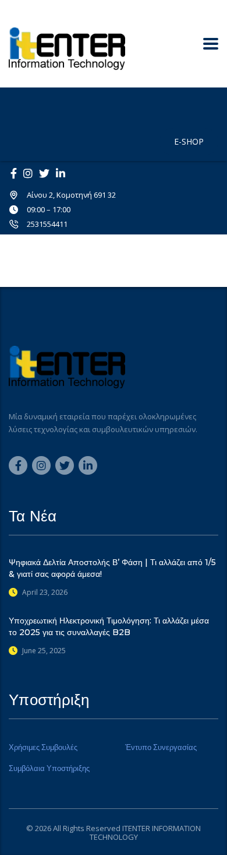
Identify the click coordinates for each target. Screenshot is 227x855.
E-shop (189, 141)
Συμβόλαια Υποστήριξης (49, 768)
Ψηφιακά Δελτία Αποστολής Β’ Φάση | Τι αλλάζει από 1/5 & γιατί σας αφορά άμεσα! (112, 568)
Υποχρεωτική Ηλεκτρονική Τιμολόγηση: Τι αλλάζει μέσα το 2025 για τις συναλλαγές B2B (109, 626)
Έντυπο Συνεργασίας (161, 747)
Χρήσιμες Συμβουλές (43, 747)
